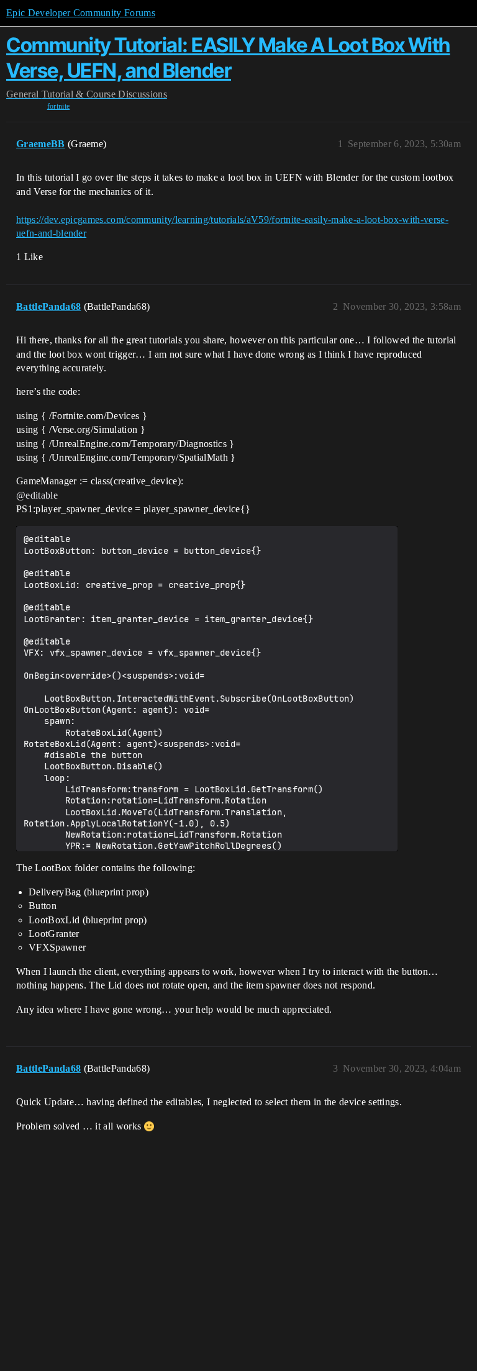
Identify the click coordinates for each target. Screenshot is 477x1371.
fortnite (58, 106)
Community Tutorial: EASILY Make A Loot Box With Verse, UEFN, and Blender (228, 57)
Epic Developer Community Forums (80, 12)
